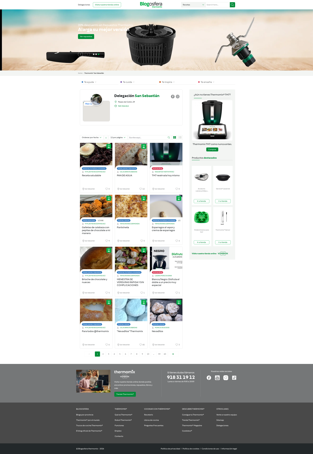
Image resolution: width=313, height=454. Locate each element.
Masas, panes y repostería (127, 168)
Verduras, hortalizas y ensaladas (94, 168)
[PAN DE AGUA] (131, 157)
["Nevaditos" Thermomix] (131, 313)
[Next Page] (173, 354)
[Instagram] (226, 378)
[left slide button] (80, 54)
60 (165, 354)
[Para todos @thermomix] (96, 313)
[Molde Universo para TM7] (201, 217)
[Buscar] (232, 4)
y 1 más (100, 220)
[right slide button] (87, 54)
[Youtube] (217, 378)
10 (148, 354)
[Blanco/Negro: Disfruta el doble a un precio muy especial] (166, 261)
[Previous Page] (89, 354)
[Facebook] (209, 378)
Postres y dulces (123, 220)
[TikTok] (234, 378)
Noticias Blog (157, 168)
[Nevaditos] (166, 313)
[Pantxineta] (131, 209)
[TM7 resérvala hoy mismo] (166, 157)
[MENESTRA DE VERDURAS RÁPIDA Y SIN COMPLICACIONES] (131, 261)
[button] (193, 4)
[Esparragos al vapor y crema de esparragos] (166, 209)
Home (80, 73)
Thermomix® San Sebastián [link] (94, 73)
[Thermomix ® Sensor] (223, 217)
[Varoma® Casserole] (223, 176)
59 (159, 354)
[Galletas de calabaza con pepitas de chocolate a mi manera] (96, 209)
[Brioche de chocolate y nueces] (96, 261)
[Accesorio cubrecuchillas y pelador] (201, 176)
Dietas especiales (89, 220)
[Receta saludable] (96, 157)
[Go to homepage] (151, 5)
